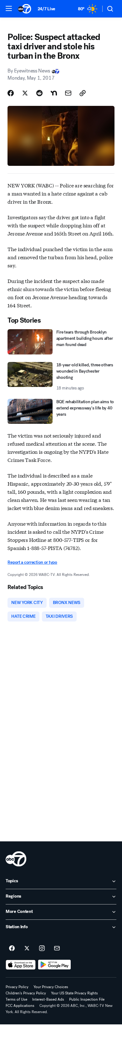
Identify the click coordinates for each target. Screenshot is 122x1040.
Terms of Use (16, 999)
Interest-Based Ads (48, 999)
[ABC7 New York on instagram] (42, 948)
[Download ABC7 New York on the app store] (21, 965)
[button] (8, 8)
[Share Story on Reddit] (39, 93)
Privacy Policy (17, 987)
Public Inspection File (86, 999)
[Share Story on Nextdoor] (53, 93)
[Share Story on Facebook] (10, 93)
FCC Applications (20, 1006)
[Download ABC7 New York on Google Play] (54, 965)
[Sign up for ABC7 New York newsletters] (57, 948)
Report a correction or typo (32, 562)
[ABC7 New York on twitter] (27, 948)
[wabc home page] (16, 858)
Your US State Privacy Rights (74, 993)
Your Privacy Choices (50, 987)
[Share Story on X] (25, 93)
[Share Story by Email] (68, 93)
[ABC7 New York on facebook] (12, 948)
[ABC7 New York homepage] (24, 9)
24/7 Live (46, 9)
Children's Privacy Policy (26, 993)
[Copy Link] (82, 93)
